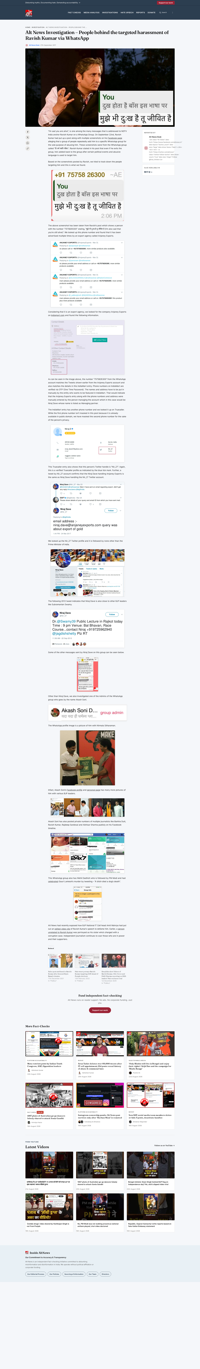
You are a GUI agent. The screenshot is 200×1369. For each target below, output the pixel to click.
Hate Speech (127, 12)
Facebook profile (74, 790)
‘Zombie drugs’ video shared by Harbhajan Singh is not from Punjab (48, 1225)
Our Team (92, 1274)
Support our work (166, 3)
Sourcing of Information (73, 1274)
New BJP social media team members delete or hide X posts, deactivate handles (150, 1116)
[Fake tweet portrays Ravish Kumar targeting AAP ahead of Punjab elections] (87, 961)
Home (27, 27)
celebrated (53, 881)
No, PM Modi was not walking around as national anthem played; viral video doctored (98, 1225)
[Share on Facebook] (27, 132)
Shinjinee (97, 1122)
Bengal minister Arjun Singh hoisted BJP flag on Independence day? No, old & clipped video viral (148, 1183)
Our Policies (54, 1274)
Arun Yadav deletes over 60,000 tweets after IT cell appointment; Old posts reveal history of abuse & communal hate (100, 1066)
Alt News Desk (34, 45)
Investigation (38, 27)
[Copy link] (27, 148)
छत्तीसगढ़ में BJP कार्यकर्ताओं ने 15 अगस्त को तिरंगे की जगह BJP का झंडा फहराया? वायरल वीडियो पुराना (48, 1183)
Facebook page (115, 138)
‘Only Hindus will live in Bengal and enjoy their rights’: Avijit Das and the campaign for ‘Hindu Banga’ (150, 1066)
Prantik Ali (136, 1073)
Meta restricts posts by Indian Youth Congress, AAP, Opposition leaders (44, 1064)
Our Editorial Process (35, 1274)
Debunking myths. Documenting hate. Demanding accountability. (52, 3)
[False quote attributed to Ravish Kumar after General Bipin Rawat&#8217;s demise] (60, 961)
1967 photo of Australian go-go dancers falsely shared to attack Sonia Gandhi (46, 1117)
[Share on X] (27, 137)
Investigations (110, 12)
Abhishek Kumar (37, 1070)
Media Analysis (91, 12)
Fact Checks (74, 12)
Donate (151, 12)
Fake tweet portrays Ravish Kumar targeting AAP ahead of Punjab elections (86, 974)
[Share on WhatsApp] (27, 143)
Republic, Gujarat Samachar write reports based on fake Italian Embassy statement (149, 1225)
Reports (140, 12)
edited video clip (62, 929)
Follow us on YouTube (165, 1145)
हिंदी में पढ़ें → (148, 172)
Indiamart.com (57, 315)
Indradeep (88, 1122)
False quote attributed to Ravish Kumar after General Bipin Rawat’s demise (60, 974)
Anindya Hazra (36, 1122)
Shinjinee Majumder (140, 1122)
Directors (105, 1274)
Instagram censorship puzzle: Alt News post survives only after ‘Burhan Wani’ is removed (100, 1116)
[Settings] (172, 13)
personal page (93, 790)
